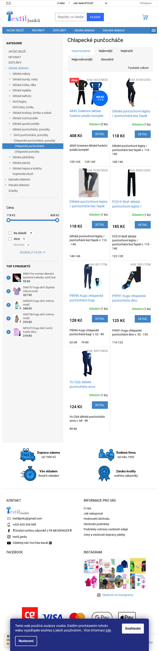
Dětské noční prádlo (25, 118)
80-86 (73, 428)
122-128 (117, 256)
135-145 (89, 161)
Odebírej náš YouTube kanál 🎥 (32, 542)
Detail (100, 134)
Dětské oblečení (18, 68)
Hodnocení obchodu (97, 518)
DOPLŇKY (15, 62)
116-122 (117, 342)
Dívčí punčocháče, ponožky (31, 135)
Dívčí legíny (20, 101)
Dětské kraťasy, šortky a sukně (32, 112)
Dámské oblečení (19, 179)
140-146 (117, 161)
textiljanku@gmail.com (27, 518)
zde (108, 630)
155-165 (75, 161)
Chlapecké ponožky (27, 151)
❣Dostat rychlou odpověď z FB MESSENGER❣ (42, 530)
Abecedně (107, 59)
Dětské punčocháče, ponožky (31, 129)
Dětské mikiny (21, 73)
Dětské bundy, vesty (25, 79)
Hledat (95, 17)
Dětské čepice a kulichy (27, 168)
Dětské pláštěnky (23, 157)
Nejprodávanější (82, 59)
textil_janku (20, 536)
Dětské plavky (21, 163)
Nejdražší (127, 51)
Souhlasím (133, 628)
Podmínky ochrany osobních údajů (106, 529)
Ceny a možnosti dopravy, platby (104, 534)
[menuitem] (15, 30)
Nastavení (26, 641)
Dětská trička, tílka (24, 85)
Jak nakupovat (83, 3)
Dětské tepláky (22, 90)
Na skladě (23, 233)
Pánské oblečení (18, 185)
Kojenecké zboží (23, 174)
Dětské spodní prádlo (26, 123)
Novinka (21, 244)
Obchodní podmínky (96, 524)
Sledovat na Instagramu (117, 595)
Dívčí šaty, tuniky (23, 107)
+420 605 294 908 (24, 524)
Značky (13, 190)
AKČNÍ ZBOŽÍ (17, 51)
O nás (61, 3)
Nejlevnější (105, 51)
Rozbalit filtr (30, 252)
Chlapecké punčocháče (29, 146)
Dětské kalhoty (22, 96)
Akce (19, 239)
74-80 (85, 342)
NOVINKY (14, 57)
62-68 (73, 342)
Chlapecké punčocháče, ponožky (34, 140)
